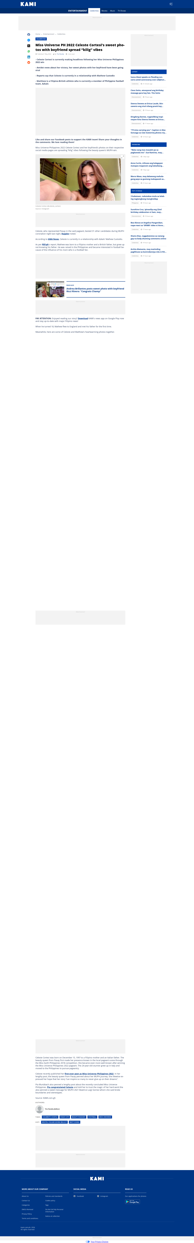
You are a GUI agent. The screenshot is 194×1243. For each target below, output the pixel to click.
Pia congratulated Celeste (60, 1087)
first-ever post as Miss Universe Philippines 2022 (89, 1073)
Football (92, 1117)
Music (112, 11)
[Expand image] (122, 157)
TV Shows (122, 11)
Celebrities (94, 11)
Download (83, 318)
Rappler (65, 233)
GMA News (53, 239)
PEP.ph (45, 244)
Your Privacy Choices (99, 1241)
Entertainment (77, 10)
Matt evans (74, 1122)
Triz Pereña (60, 54)
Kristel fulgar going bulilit (54, 1122)
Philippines (135, 203)
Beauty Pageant (78, 1117)
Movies (104, 11)
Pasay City (64, 1117)
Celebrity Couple (50, 1117)
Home (37, 34)
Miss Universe (105, 1117)
